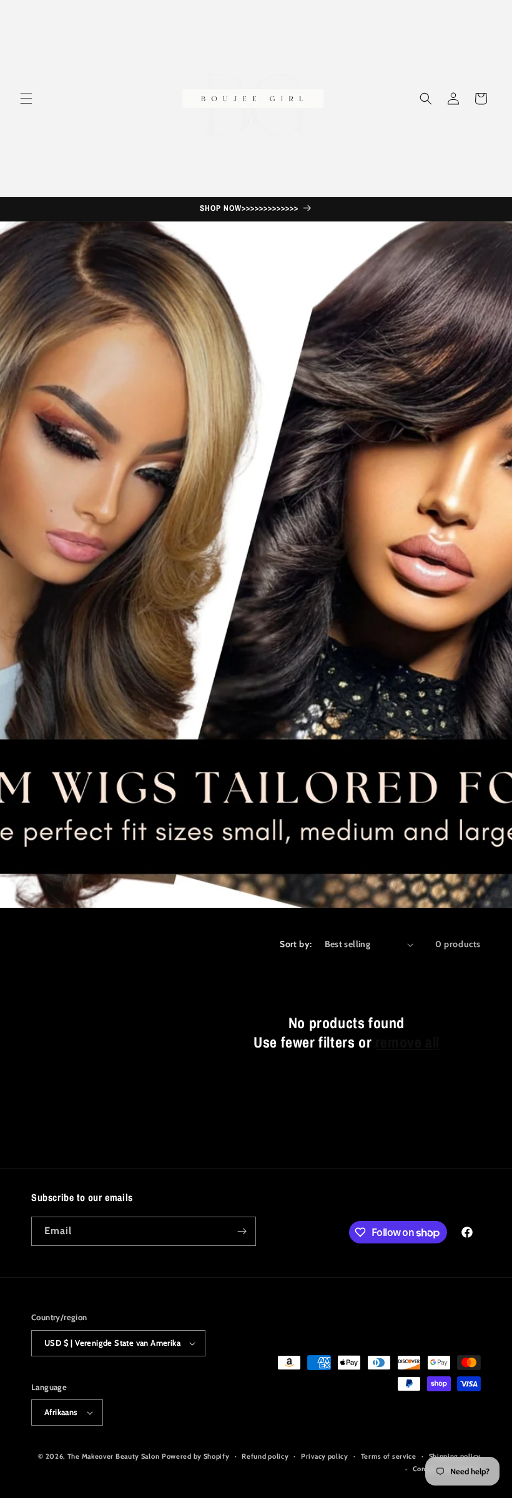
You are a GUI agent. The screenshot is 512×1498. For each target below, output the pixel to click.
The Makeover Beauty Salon (113, 1456)
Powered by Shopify (196, 1456)
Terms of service (388, 1456)
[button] (26, 98)
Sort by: (296, 944)
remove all (407, 1042)
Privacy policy (324, 1456)
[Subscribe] (241, 1231)
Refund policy (265, 1456)
